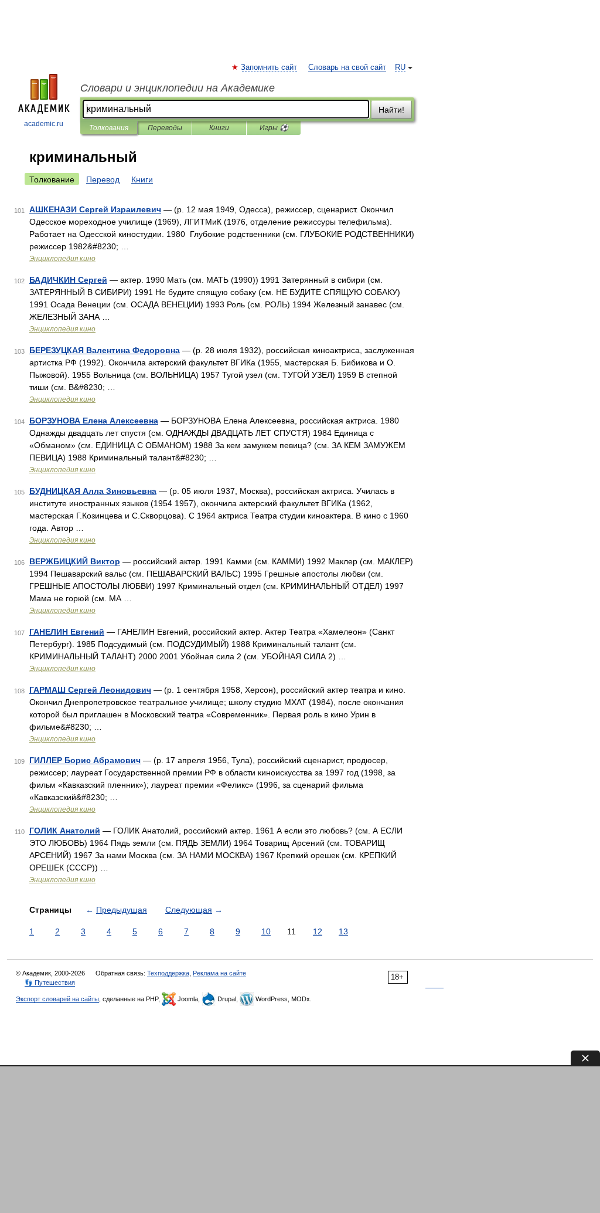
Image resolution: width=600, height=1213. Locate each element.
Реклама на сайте (219, 973)
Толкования (108, 128)
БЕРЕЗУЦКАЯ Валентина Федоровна (104, 350)
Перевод (103, 179)
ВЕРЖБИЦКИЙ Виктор (74, 561)
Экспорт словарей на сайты (57, 998)
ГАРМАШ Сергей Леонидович (90, 689)
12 (317, 931)
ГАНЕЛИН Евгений (66, 631)
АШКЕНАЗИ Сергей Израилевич (95, 209)
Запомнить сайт (269, 67)
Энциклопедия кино (62, 259)
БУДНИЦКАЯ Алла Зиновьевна (92, 491)
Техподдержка (168, 973)
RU (400, 67)
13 (343, 931)
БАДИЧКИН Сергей (68, 279)
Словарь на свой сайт (347, 67)
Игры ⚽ (274, 128)
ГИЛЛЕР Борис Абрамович (85, 760)
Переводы (165, 128)
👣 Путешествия (50, 982)
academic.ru (43, 124)
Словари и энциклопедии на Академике (177, 88)
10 (266, 931)
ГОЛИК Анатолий (64, 830)
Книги (219, 128)
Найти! (391, 109)
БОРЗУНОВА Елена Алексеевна (93, 420)
